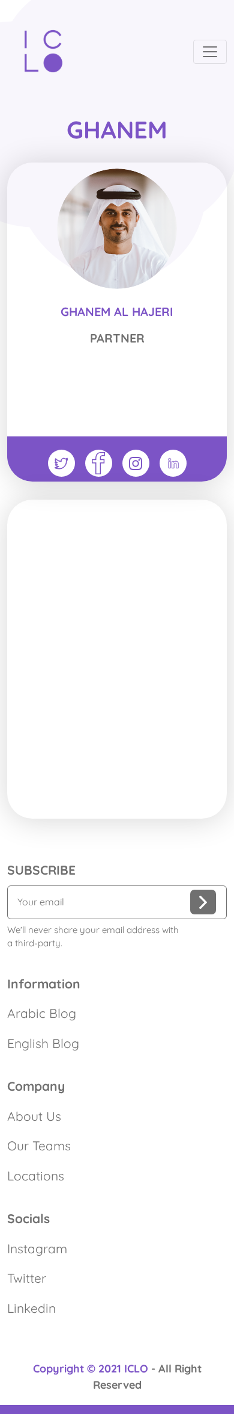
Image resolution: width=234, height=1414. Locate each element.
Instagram (37, 1248)
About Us (34, 1116)
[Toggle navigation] (210, 52)
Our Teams (39, 1145)
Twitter (26, 1278)
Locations (35, 1175)
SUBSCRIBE (41, 870)
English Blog (43, 1043)
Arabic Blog (41, 1013)
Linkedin (31, 1308)
